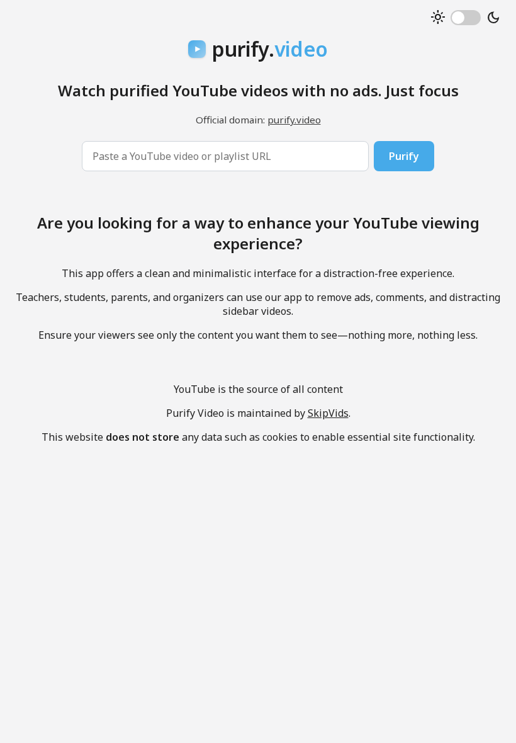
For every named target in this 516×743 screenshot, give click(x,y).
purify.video (294, 119)
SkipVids (328, 413)
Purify (404, 156)
